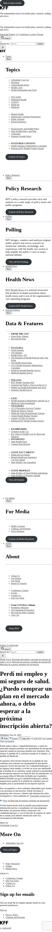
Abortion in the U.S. (20, 431)
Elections (15, 82)
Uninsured (15, 134)
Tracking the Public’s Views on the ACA (29, 385)
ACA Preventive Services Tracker (26, 408)
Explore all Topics (17, 157)
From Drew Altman (19, 336)
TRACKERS (17, 406)
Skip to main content (12, 3)
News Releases (17, 531)
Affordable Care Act (20, 80)
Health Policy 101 (19, 355)
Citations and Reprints (21, 529)
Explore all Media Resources (21, 539)
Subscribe (4, 34)
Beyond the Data (18, 339)
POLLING (16, 380)
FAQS (14, 398)
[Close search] (3, 47)
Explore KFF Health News (20, 306)
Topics (8, 56)
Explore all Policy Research (21, 212)
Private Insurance (18, 122)
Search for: (5, 43)
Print (5, 738)
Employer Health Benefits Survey (26, 370)
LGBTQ (15, 102)
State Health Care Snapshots (23, 462)
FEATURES (17, 348)
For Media (10, 498)
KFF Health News (15, 290)
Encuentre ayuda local (40, 796)
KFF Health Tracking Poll (22, 382)
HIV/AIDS (16, 97)
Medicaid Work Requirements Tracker (28, 413)
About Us (15, 576)
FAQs (8, 659)
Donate (40, 34)
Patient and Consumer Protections (26, 117)
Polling (9, 216)
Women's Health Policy (21, 136)
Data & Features (13, 310)
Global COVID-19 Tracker (23, 418)
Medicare (15, 107)
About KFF (14, 628)
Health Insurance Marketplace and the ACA (30, 401)
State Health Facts (19, 441)
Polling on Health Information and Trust (28, 387)
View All (15, 615)
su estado (4, 776)
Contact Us (16, 595)
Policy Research (13, 175)
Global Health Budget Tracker (24, 416)
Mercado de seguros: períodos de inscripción (31, 662)
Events (14, 593)
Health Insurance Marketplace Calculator (29, 146)
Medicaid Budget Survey (22, 373)
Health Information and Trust (23, 90)
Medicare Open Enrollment (23, 403)
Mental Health (17, 114)
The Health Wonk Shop (21, 363)
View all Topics (10, 850)
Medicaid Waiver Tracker (22, 411)
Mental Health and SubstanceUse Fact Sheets (24, 458)
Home (2, 659)
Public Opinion (17, 119)
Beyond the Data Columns (22, 612)
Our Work (15, 581)
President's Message (20, 607)
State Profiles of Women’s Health (25, 475)
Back (9, 59)
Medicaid (15, 104)
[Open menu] (1, 41)
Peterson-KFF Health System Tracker (27, 148)
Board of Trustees (19, 583)
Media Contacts (18, 526)
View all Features (16, 480)
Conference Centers (27, 34)
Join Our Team (17, 598)
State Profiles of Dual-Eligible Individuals (29, 473)
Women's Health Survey (21, 390)
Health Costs (16, 87)
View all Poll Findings (18, 262)
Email (15, 738)
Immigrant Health (18, 99)
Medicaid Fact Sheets (20, 455)
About (8, 543)
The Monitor (16, 353)
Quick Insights (17, 350)
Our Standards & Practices (22, 610)
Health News (11, 266)
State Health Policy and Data (23, 131)
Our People (16, 578)
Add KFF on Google (42, 738)
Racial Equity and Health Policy (25, 129)
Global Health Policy (20, 85)
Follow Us (13, 34)
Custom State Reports (20, 444)
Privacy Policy (12, 915)
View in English (7, 741)
